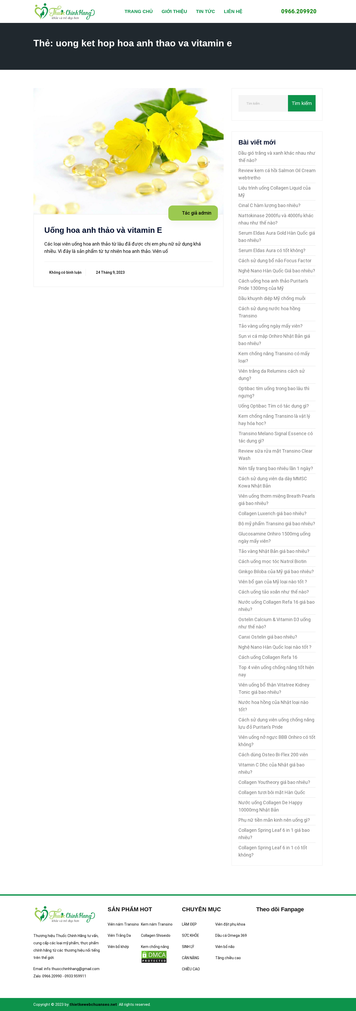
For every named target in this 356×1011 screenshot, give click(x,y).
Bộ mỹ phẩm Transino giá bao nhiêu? (276, 523)
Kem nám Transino (157, 924)
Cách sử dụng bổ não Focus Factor (274, 260)
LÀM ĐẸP (189, 924)
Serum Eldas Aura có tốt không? (271, 250)
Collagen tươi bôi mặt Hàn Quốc (271, 792)
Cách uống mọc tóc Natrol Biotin (272, 561)
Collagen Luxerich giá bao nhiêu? (272, 513)
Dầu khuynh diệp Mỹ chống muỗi (271, 298)
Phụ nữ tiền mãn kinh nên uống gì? (274, 820)
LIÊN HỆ (233, 11)
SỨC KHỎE (190, 935)
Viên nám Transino (123, 924)
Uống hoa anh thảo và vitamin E (103, 230)
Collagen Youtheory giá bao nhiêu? (274, 782)
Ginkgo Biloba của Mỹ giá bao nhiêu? (276, 571)
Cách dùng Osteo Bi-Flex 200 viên (273, 754)
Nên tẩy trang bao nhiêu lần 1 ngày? (275, 468)
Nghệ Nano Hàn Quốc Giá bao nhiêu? (276, 270)
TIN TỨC (205, 11)
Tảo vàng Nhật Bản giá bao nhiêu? (273, 551)
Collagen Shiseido (155, 935)
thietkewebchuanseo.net (93, 1004)
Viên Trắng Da (119, 935)
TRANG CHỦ (139, 11)
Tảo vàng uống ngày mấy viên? (270, 326)
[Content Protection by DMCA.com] (154, 956)
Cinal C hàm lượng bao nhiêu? (269, 205)
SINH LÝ (188, 947)
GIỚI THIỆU (174, 11)
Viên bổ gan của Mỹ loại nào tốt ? (272, 581)
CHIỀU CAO (191, 969)
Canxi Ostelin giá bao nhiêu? (267, 637)
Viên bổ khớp (118, 947)
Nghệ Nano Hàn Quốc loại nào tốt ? (274, 647)
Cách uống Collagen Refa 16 (267, 657)
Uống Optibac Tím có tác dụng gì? (273, 406)
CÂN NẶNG (190, 958)
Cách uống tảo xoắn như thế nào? (273, 592)
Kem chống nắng (155, 947)
